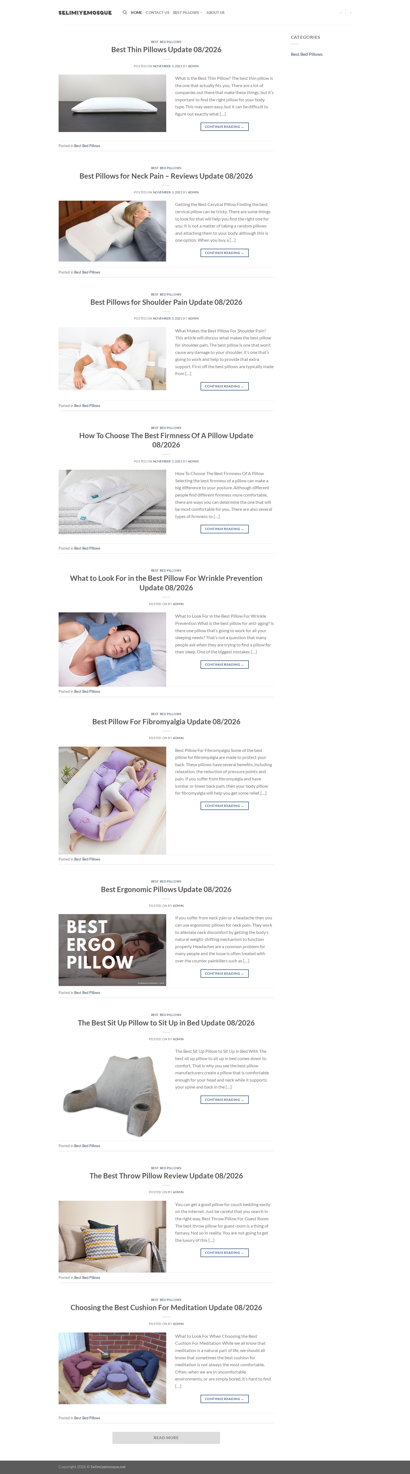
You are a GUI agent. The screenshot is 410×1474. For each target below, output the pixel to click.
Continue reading (224, 126)
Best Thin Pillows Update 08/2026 (166, 49)
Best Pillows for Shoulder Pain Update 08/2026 (166, 302)
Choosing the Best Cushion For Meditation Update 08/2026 (166, 1307)
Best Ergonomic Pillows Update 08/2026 (166, 889)
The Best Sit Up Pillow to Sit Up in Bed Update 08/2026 (166, 1022)
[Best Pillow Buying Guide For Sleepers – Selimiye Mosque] (86, 13)
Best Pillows (186, 12)
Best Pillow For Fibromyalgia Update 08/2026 (166, 721)
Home (136, 12)
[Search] (125, 12)
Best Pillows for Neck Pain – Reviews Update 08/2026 (166, 176)
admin (193, 66)
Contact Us (157, 12)
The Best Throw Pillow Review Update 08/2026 (166, 1175)
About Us (215, 12)
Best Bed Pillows (166, 42)
